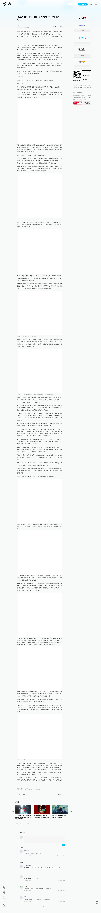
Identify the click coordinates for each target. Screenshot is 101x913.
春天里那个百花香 (27, 865)
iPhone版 (87, 75)
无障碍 (95, 4)
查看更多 (82, 30)
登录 (91, 4)
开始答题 (82, 55)
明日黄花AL (26, 886)
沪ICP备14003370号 (77, 92)
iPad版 (86, 79)
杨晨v (25, 875)
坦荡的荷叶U (26, 850)
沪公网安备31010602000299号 (79, 94)
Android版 (87, 72)
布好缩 (25, 896)
